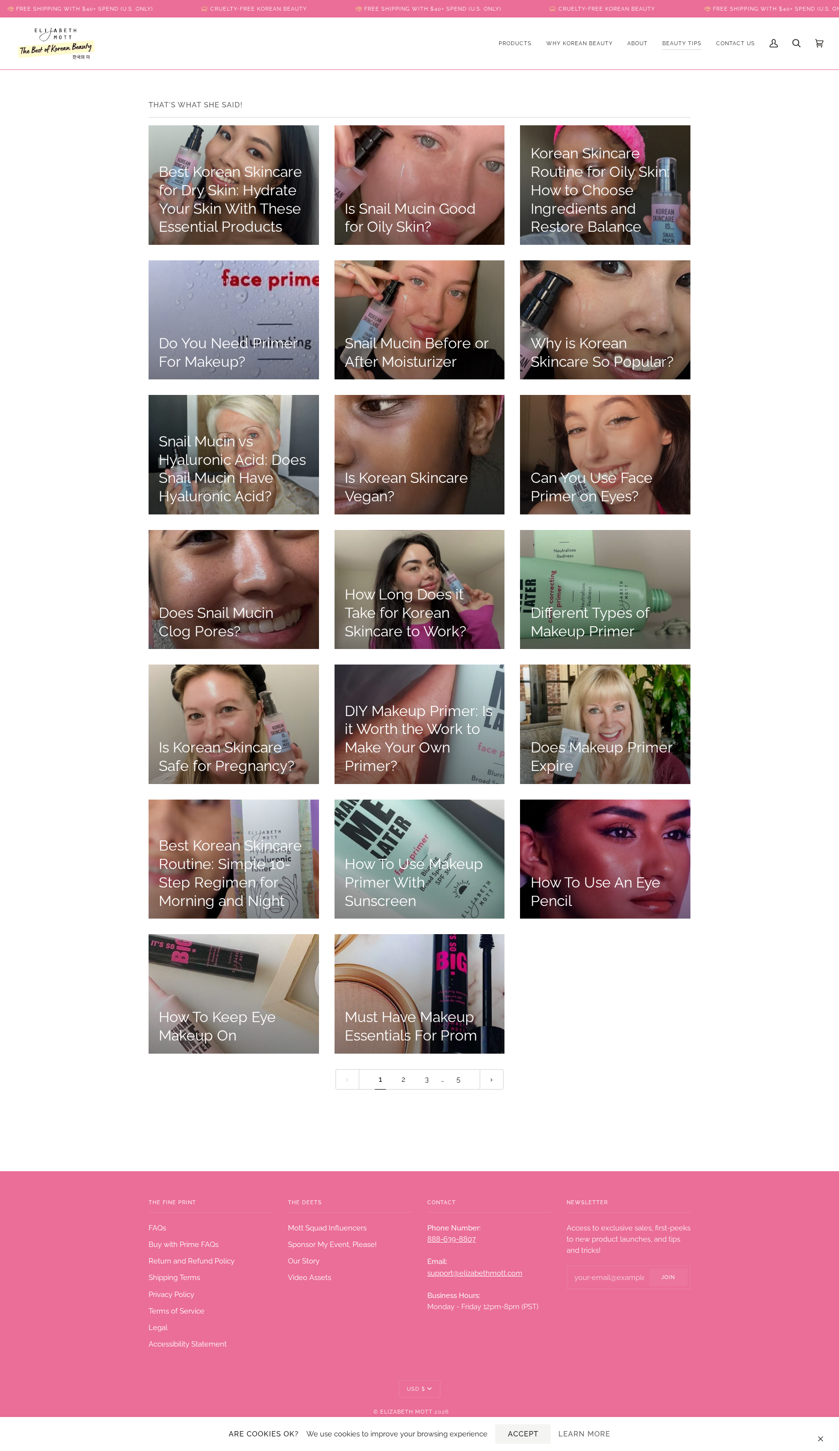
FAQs (157, 1228)
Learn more (584, 1434)
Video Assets (309, 1277)
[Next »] (491, 1079)
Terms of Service (176, 1311)
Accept (523, 1434)
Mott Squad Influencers (327, 1228)
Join (668, 1277)
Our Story (303, 1261)
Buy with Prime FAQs (183, 1244)
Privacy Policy (171, 1294)
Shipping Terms (174, 1277)
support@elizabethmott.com (474, 1273)
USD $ (416, 1388)
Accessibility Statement (188, 1344)
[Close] (824, 1434)
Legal (158, 1327)
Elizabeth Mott (406, 1411)
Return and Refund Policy (192, 1261)
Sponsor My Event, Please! (332, 1244)
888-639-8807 (451, 1239)
